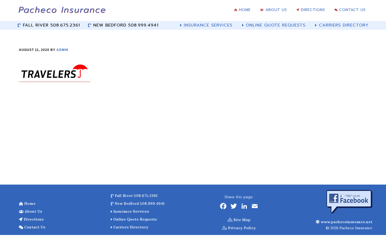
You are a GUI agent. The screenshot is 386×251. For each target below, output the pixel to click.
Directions (33, 219)
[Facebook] (223, 207)
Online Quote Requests (134, 219)
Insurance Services (130, 211)
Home (29, 203)
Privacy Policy (241, 228)
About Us (33, 211)
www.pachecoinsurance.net (346, 221)
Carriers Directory (130, 227)
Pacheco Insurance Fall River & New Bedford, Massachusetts (62, 12)
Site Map (241, 219)
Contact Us (34, 227)
